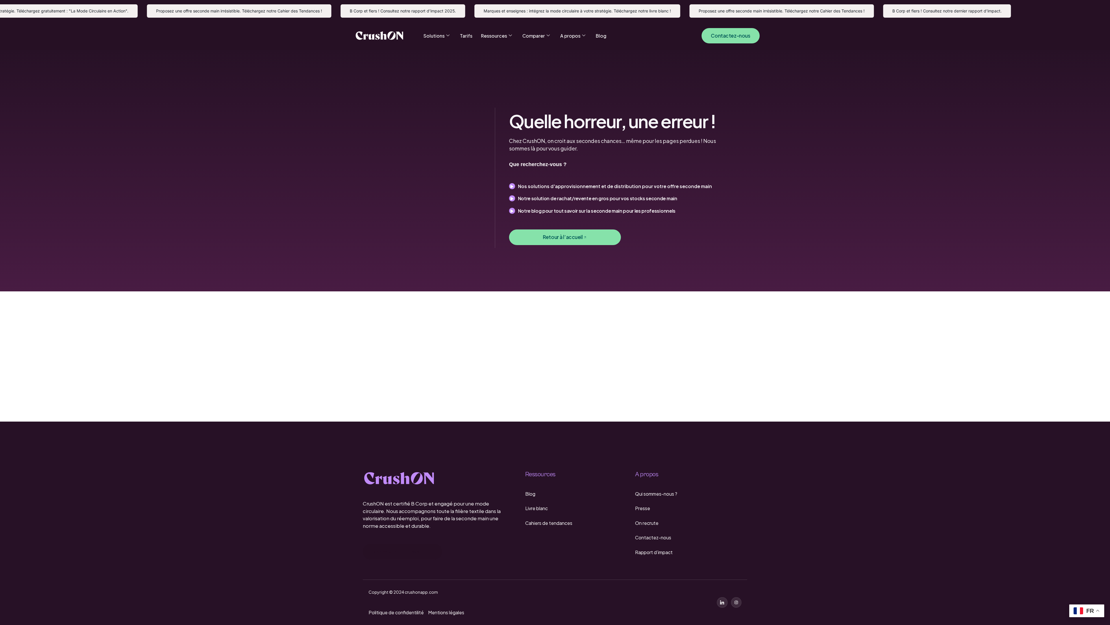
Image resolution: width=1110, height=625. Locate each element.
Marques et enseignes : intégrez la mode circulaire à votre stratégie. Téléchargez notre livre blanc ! (562, 10)
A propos (570, 36)
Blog (601, 36)
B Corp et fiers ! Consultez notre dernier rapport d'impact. (932, 10)
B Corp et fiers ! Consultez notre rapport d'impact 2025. (388, 10)
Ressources (494, 36)
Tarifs (466, 36)
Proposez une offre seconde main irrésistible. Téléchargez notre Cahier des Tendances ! (225, 10)
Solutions (434, 36)
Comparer (533, 36)
